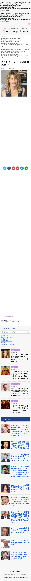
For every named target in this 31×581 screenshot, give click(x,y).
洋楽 (2, 346)
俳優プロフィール (6, 339)
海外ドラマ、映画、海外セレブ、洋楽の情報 (15, 574)
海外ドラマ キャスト (7, 337)
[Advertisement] (15, 116)
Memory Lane (15, 571)
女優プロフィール (6, 341)
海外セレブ (4, 342)
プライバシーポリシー (8, 328)
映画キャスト (5, 335)
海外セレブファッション (8, 344)
